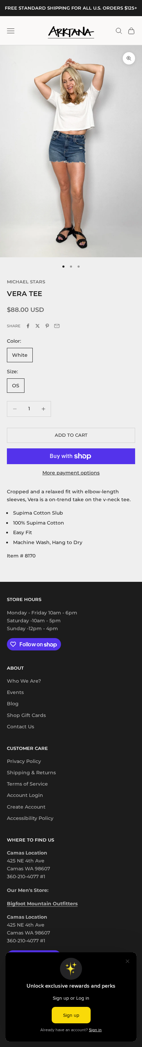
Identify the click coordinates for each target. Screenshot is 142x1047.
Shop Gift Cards (26, 715)
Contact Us (20, 727)
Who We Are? (24, 681)
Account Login (25, 795)
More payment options (71, 473)
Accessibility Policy (30, 818)
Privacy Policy (24, 761)
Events (15, 692)
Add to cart (71, 435)
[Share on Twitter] (37, 326)
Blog (13, 704)
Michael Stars (26, 281)
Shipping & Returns (31, 772)
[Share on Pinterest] (47, 326)
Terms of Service (27, 784)
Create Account (26, 807)
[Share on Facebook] (28, 326)
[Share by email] (57, 326)
